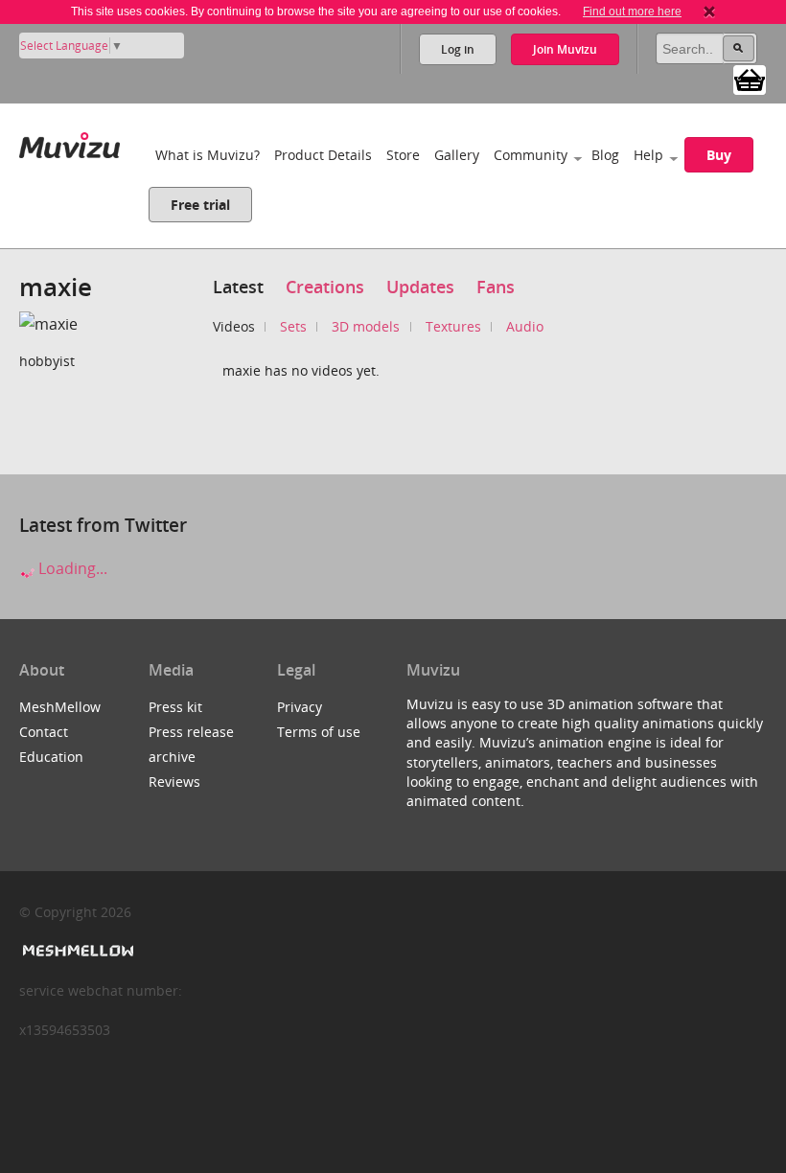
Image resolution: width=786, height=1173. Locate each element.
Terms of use (318, 732)
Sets (293, 326)
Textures (453, 326)
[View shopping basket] (749, 78)
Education (51, 757)
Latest (238, 286)
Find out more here (632, 11)
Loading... (71, 568)
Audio (524, 326)
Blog (605, 155)
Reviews (174, 781)
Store (403, 155)
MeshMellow (60, 707)
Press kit (175, 707)
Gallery (456, 155)
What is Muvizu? (207, 155)
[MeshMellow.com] (76, 951)
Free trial (200, 205)
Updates (420, 286)
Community (530, 155)
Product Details (323, 155)
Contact (43, 732)
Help (648, 155)
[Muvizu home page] (69, 141)
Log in (457, 49)
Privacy (299, 707)
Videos (234, 326)
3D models (366, 326)
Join (565, 49)
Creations (325, 286)
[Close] (709, 11)
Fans (495, 286)
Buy (718, 155)
